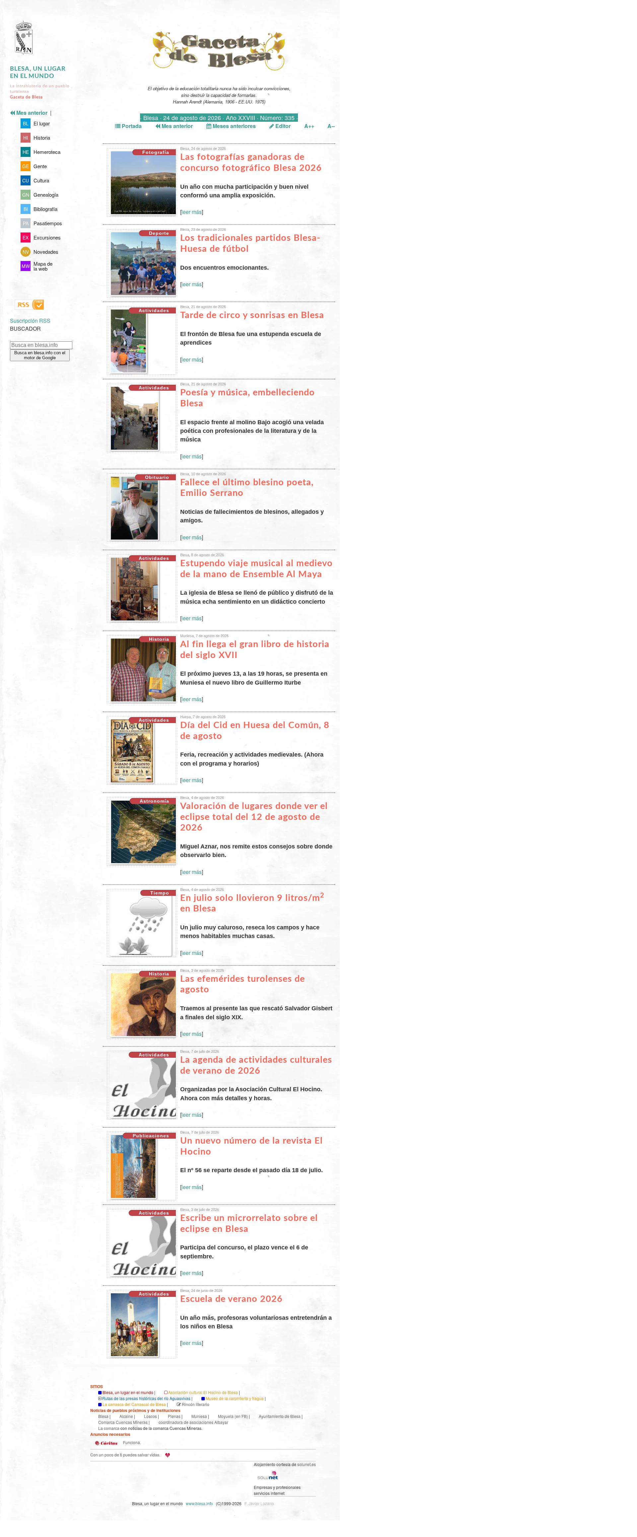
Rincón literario (195, 1404)
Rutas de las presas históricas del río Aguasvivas (146, 1398)
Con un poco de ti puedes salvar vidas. (125, 1454)
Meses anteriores (233, 126)
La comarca (108, 1428)
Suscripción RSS (30, 320)
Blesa (103, 1416)
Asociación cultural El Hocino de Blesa (203, 1392)
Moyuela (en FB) (233, 1416)
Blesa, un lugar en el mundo (128, 1392)
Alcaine (126, 1416)
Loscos (150, 1416)
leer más (191, 212)
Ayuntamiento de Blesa (280, 1416)
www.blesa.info (200, 1503)
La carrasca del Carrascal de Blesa (134, 1404)
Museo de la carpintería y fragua (235, 1398)
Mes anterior (176, 126)
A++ (309, 126)
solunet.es (306, 1464)
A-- (331, 126)
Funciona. (131, 1442)
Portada (131, 126)
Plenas (174, 1416)
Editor (282, 126)
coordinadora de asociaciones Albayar (193, 1422)
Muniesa (199, 1416)
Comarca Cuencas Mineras (123, 1422)
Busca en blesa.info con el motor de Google (39, 355)
